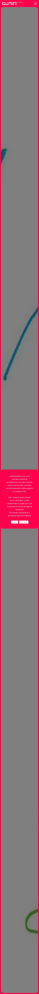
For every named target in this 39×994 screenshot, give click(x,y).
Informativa (23, 522)
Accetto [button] (14, 522)
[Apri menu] (35, 3)
